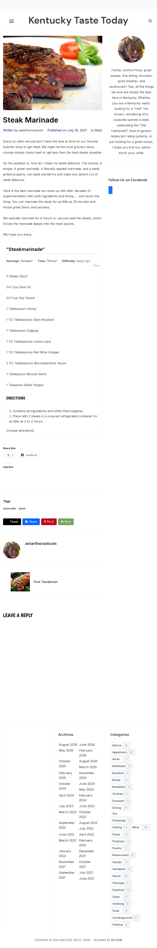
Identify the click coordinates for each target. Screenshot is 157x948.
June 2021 (86, 878)
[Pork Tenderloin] (20, 581)
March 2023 (67, 812)
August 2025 (88, 761)
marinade (9, 508)
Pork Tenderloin (46, 582)
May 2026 (66, 750)
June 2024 (87, 784)
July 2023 (66, 806)
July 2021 (86, 872)
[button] (11, 21)
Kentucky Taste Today (78, 20)
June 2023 (87, 806)
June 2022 (66, 834)
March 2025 (88, 767)
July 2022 (86, 828)
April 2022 (86, 834)
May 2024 (86, 789)
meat (22, 508)
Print (96, 265)
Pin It (50, 521)
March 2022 (67, 840)
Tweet (14, 521)
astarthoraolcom (31, 130)
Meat (98, 130)
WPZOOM (116, 940)
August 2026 (68, 745)
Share (33, 521)
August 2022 (88, 823)
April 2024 (66, 795)
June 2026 (87, 745)
